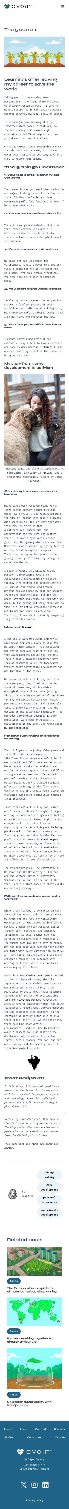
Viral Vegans (49, 839)
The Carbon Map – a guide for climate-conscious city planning (32, 1290)
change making (49, 1175)
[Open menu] (63, 6)
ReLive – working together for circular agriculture (30, 1340)
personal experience (50, 1200)
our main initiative (33, 851)
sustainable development (49, 1212)
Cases (14, 1281)
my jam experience (16, 727)
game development (49, 1187)
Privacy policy (34, 1500)
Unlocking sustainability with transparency (29, 1403)
